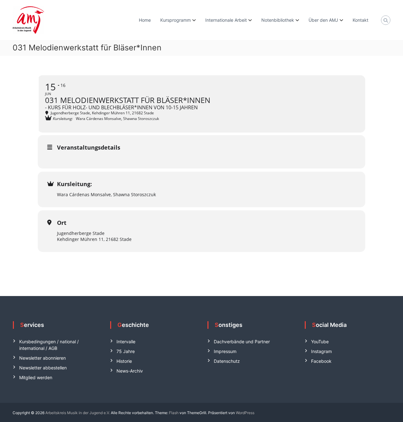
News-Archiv (129, 371)
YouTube (320, 341)
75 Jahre (125, 351)
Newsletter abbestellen (43, 367)
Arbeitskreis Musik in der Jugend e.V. (77, 412)
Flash (174, 412)
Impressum (225, 351)
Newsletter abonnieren (42, 358)
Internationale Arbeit (226, 20)
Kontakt (360, 20)
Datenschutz (227, 361)
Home (145, 20)
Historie (124, 361)
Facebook (321, 361)
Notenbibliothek (277, 20)
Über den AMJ (323, 20)
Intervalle (125, 341)
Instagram (321, 351)
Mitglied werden (35, 377)
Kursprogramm (175, 20)
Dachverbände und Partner (242, 341)
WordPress (245, 412)
